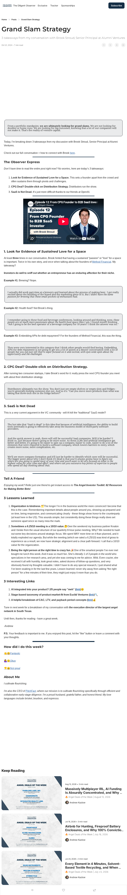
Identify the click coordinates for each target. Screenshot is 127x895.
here (72, 153)
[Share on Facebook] (104, 45)
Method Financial (101, 261)
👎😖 (7, 668)
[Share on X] (110, 45)
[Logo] (7, 5)
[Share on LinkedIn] (123, 45)
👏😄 (7, 653)
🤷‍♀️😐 (7, 661)
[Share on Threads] (117, 45)
